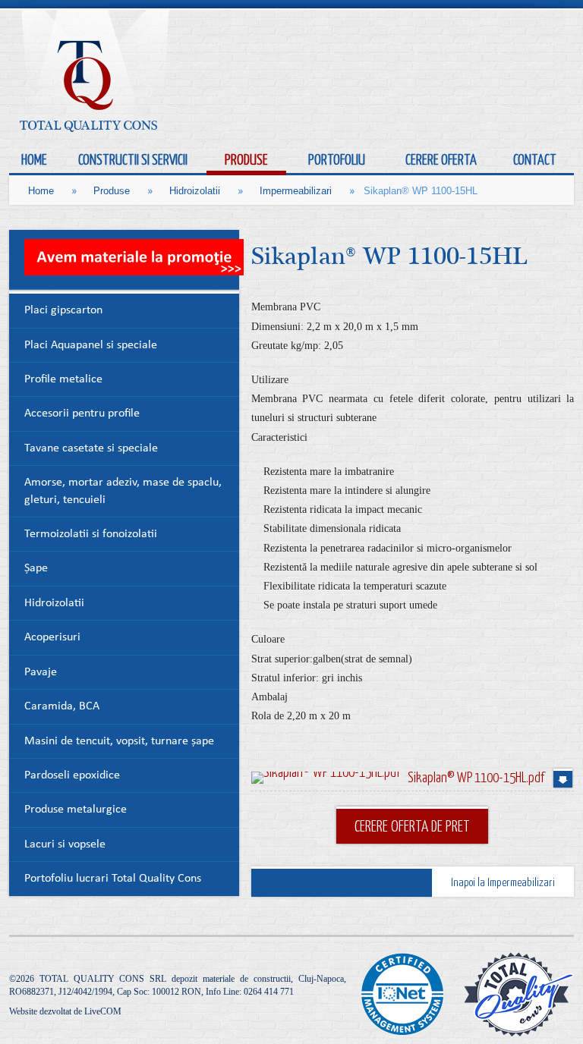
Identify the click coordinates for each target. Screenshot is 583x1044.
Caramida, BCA (61, 706)
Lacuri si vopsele (65, 844)
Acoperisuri (52, 637)
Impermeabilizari (296, 191)
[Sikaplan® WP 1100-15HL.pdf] (325, 778)
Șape (36, 568)
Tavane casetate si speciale (91, 448)
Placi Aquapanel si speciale (90, 345)
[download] (563, 778)
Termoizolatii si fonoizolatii (90, 534)
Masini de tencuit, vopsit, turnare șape (119, 741)
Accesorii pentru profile (82, 413)
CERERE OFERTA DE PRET (412, 825)
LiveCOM (102, 1011)
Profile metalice (63, 379)
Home (41, 191)
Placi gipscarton (63, 310)
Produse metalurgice (75, 809)
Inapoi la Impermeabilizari (503, 881)
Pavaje (40, 672)
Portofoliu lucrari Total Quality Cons (112, 879)
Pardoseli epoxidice (72, 775)
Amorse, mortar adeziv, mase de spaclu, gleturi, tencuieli (123, 491)
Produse (111, 191)
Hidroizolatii (194, 191)
